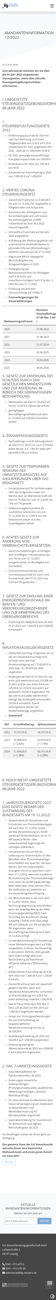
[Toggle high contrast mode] (52, 1296)
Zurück (9, 1162)
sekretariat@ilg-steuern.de (21, 1272)
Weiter (44, 1221)
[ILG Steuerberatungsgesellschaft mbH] (10, 5)
